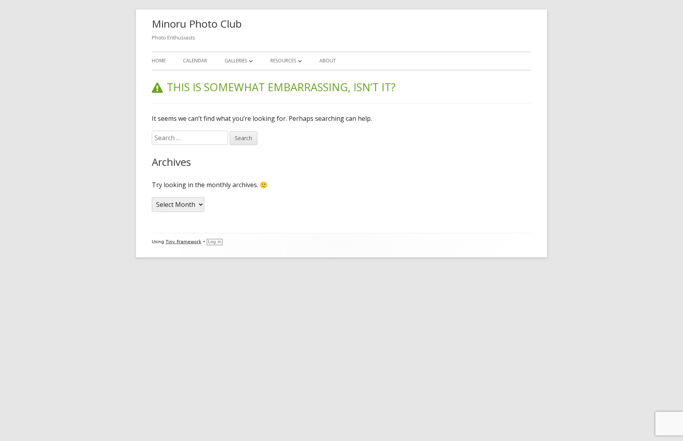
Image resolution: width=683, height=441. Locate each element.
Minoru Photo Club (197, 24)
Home (159, 60)
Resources (283, 60)
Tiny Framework (183, 241)
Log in (214, 241)
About (327, 60)
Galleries (236, 60)
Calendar (195, 60)
